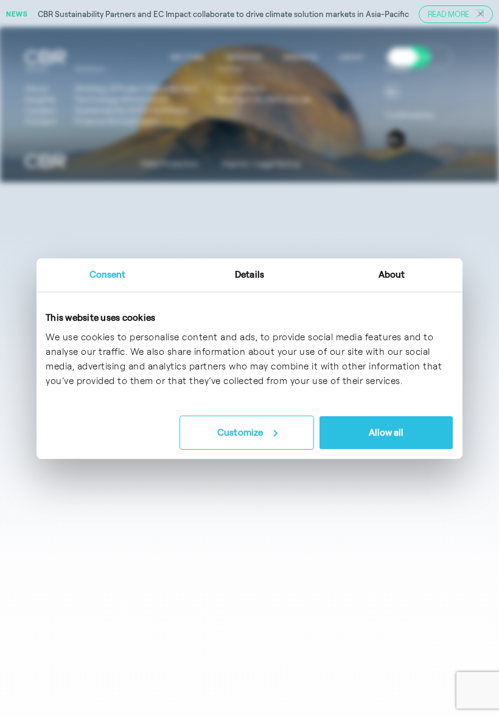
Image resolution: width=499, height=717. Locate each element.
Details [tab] (249, 274)
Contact (41, 120)
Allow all (386, 432)
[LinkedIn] (392, 90)
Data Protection (170, 163)
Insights (300, 56)
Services (244, 56)
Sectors (187, 56)
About (351, 56)
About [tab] (392, 274)
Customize (240, 432)
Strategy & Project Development (136, 88)
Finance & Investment (116, 120)
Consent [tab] (107, 274)
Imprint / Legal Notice (261, 163)
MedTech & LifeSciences (264, 99)
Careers (402, 56)
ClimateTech (241, 88)
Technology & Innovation (122, 99)
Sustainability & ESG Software (131, 110)
